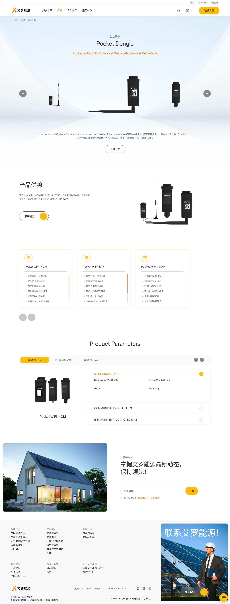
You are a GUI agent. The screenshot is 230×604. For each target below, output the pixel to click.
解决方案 (47, 10)
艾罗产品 (32, 19)
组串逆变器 (53, 545)
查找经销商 (89, 537)
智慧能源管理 (18, 545)
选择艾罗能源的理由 (93, 567)
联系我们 (209, 10)
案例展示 (15, 549)
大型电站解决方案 (20, 541)
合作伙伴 (72, 10)
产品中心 (51, 529)
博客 (49, 571)
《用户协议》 (155, 498)
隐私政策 (147, 598)
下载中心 (15, 567)
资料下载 (115, 149)
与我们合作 (89, 533)
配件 (49, 553)
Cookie (114, 598)
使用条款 (136, 598)
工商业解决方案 (19, 537)
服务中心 (87, 10)
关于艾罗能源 (90, 563)
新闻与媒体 (53, 563)
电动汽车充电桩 (55, 549)
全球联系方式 (18, 575)
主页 (16, 19)
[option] (54, 93)
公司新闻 (51, 567)
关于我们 (215, 2)
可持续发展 (89, 571)
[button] (23, 317)
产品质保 (15, 571)
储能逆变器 (53, 533)
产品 (59, 10)
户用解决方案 (18, 533)
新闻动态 (202, 2)
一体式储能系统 (55, 541)
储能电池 (51, 537)
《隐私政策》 (142, 498)
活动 (192, 2)
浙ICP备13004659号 (19, 600)
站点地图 (125, 598)
